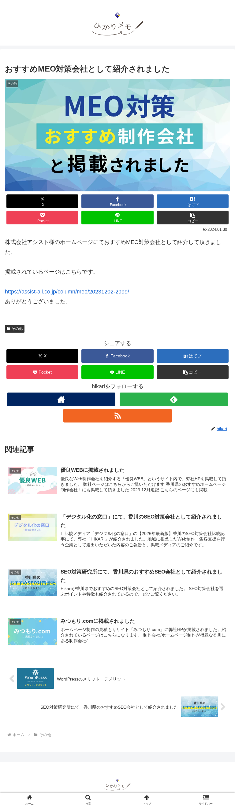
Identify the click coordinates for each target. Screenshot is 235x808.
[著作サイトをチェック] (61, 399)
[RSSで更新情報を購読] (117, 415)
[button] (193, 217)
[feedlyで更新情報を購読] (174, 399)
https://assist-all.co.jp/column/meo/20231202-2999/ (67, 292)
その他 (17, 329)
